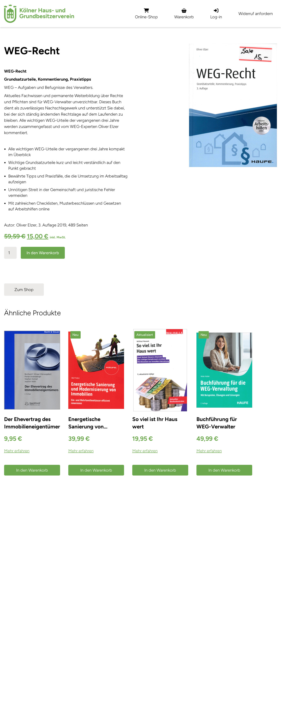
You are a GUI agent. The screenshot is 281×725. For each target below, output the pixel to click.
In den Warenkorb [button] (32, 470)
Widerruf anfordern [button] (255, 13)
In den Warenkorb (43, 252)
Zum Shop (24, 289)
